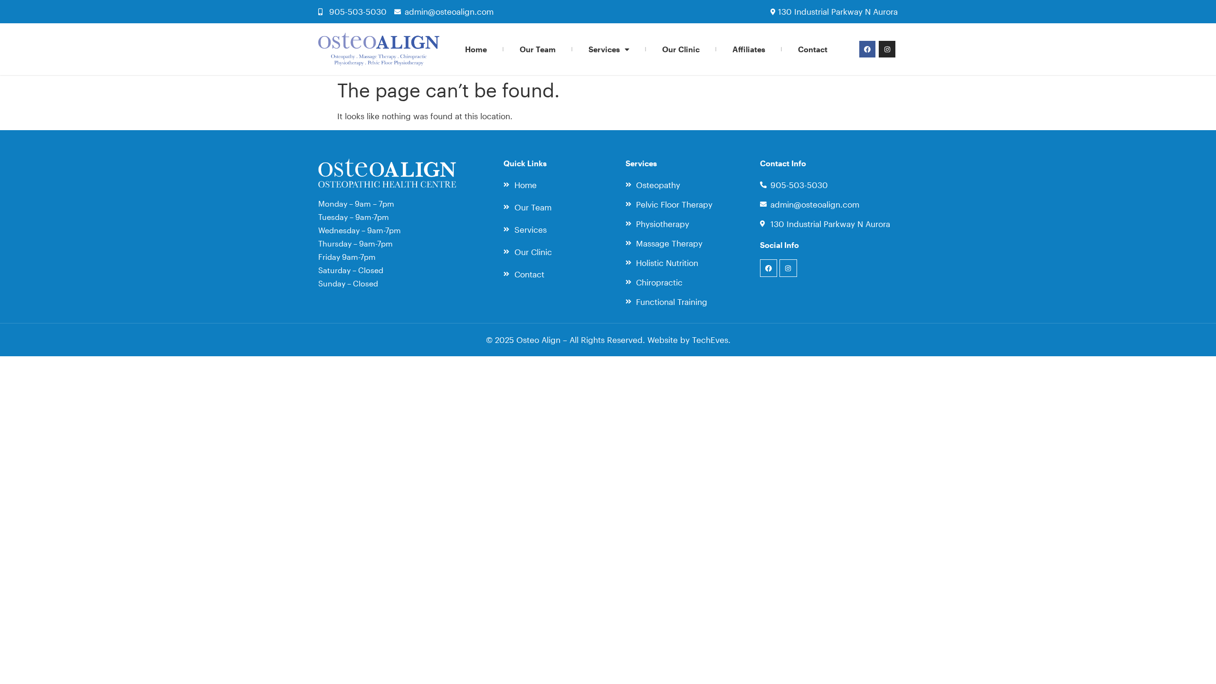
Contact (812, 49)
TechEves (710, 339)
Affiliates (748, 49)
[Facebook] (867, 48)
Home (476, 49)
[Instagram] (886, 48)
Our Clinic (681, 49)
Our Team (538, 49)
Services (604, 49)
